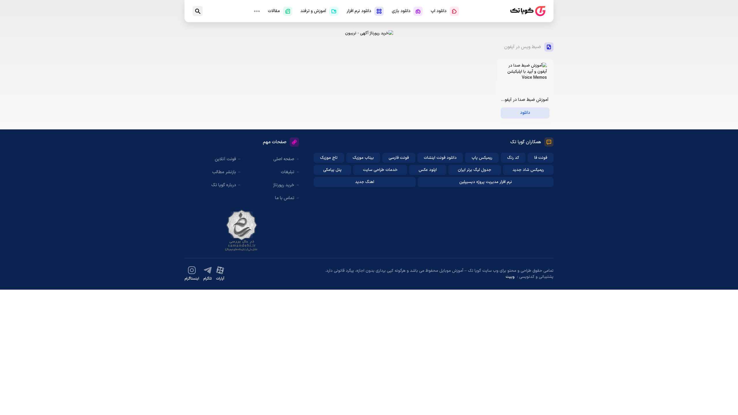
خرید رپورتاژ (283, 185)
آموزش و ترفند (313, 11)
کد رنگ (513, 158)
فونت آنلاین (225, 159)
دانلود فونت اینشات (440, 158)
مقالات (274, 11)
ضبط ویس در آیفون (522, 47)
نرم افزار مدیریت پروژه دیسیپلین (485, 182)
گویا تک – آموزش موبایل (527, 11)
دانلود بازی (401, 11)
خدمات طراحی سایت (380, 170)
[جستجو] (198, 11)
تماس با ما (284, 198)
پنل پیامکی (332, 170)
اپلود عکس (428, 170)
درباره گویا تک (223, 185)
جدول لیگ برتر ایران (474, 170)
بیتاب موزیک (363, 158)
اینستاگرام (191, 279)
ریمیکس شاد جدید (528, 170)
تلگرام (207, 279)
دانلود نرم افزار (359, 11)
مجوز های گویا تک (241, 230)
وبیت (510, 277)
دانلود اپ (439, 11)
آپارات (220, 279)
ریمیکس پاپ (482, 158)
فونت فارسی (399, 158)
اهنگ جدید (364, 182)
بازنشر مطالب (224, 172)
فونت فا (540, 158)
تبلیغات (287, 172)
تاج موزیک (329, 158)
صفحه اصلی (283, 159)
